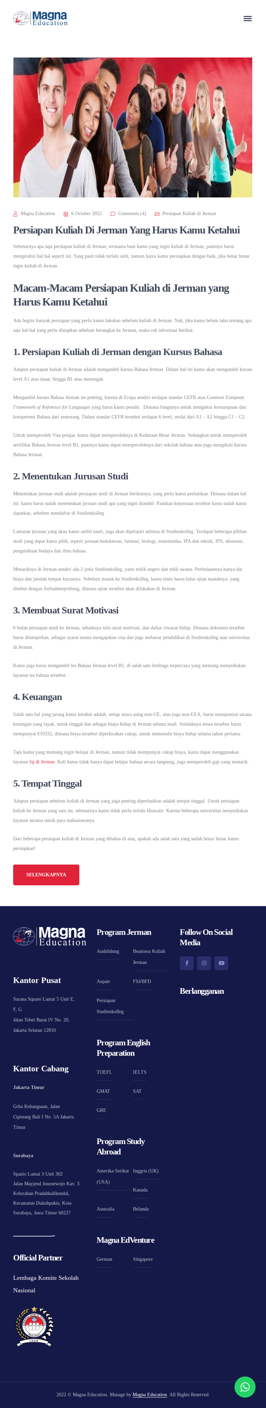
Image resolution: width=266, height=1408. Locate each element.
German (104, 1259)
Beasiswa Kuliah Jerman (149, 957)
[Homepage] (40, 18)
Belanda (141, 1209)
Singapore (143, 1259)
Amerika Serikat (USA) (113, 1176)
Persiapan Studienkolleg (110, 1006)
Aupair (103, 981)
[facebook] (187, 963)
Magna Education (38, 213)
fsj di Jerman (42, 761)
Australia (105, 1209)
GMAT (103, 1091)
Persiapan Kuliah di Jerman (189, 213)
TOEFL (104, 1072)
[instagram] (204, 963)
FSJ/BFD (142, 981)
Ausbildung (108, 951)
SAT (137, 1091)
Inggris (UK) (146, 1171)
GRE (101, 1110)
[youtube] (221, 963)
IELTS (140, 1072)
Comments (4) (132, 213)
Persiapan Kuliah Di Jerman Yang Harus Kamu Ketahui (126, 230)
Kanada (140, 1190)
